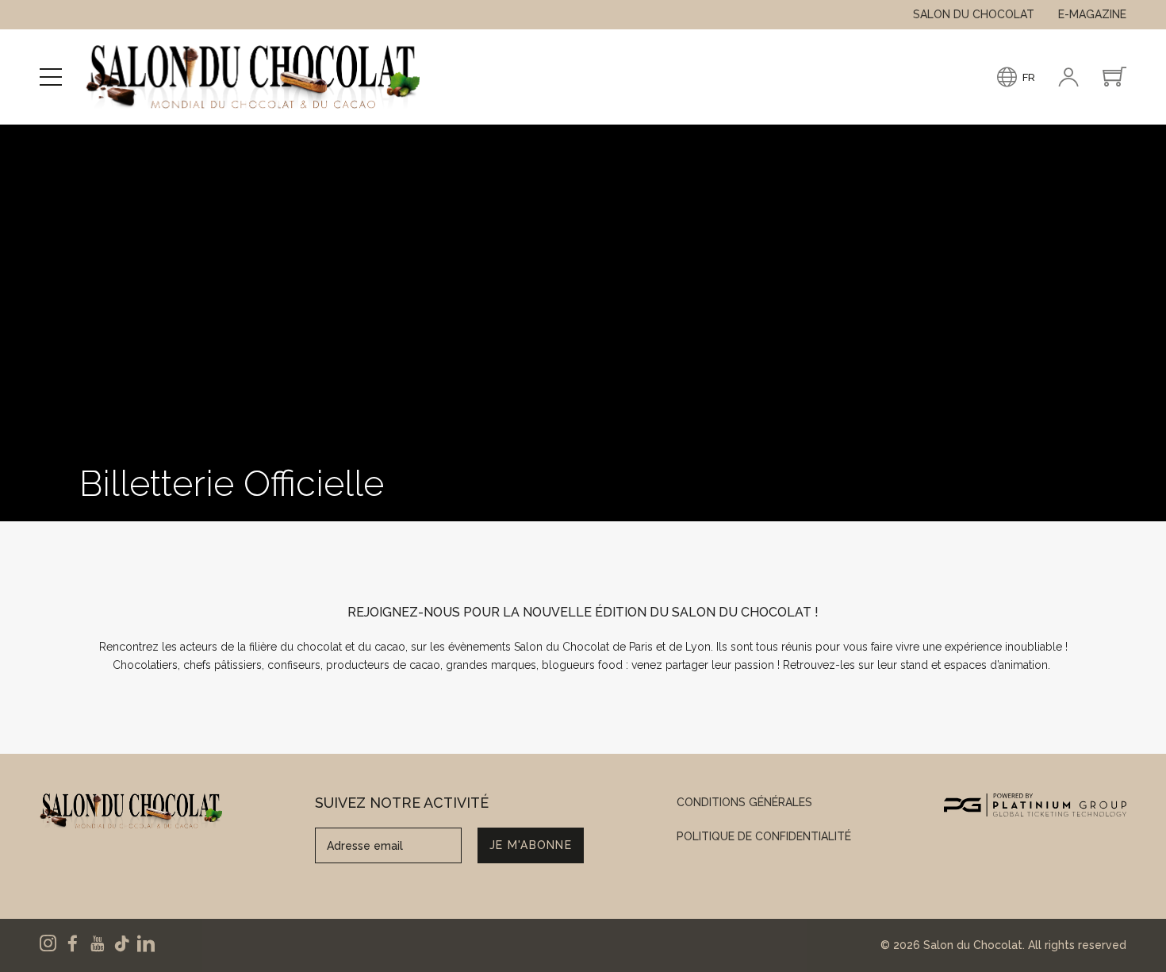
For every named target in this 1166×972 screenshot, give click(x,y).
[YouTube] (97, 943)
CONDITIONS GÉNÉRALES (744, 802)
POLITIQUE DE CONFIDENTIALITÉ (764, 836)
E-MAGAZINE (1092, 14)
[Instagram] (48, 943)
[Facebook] (72, 943)
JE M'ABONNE (530, 845)
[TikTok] (121, 943)
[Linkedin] (146, 943)
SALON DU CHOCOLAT (973, 14)
